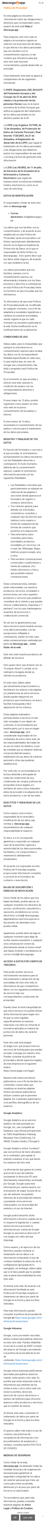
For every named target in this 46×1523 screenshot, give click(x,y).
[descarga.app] (14, 3)
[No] (43, 1516)
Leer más (27, 1517)
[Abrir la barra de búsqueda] (39, 3)
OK (15, 1517)
